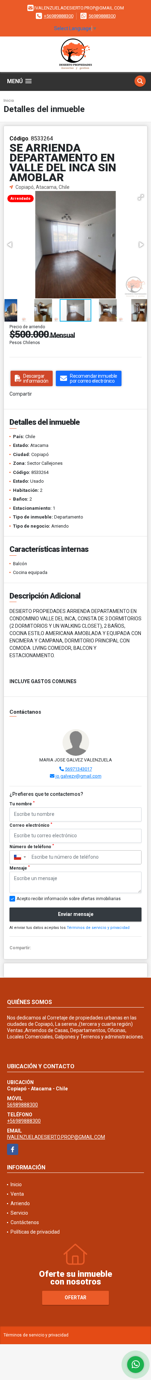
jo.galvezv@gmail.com (78, 776)
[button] (140, 197)
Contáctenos (25, 1222)
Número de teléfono (31, 846)
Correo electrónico (30, 825)
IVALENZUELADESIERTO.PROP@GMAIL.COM (56, 1137)
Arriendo (20, 1203)
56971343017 (78, 769)
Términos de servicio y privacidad (98, 927)
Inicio (9, 100)
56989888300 (102, 16)
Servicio (19, 1213)
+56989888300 (58, 16)
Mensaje (19, 868)
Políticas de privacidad (35, 1232)
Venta (17, 1194)
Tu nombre (22, 803)
